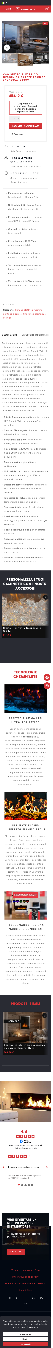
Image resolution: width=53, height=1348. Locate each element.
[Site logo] (25, 8)
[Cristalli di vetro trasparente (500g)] (25, 610)
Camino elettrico (24, 310)
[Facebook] (47, 677)
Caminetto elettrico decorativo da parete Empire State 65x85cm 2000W (24, 1048)
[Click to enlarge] (7, 47)
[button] (4, 37)
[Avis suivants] (47, 1167)
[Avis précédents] (4, 1167)
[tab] (10, 335)
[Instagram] (47, 685)
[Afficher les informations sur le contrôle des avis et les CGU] (41, 1145)
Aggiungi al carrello (25, 125)
